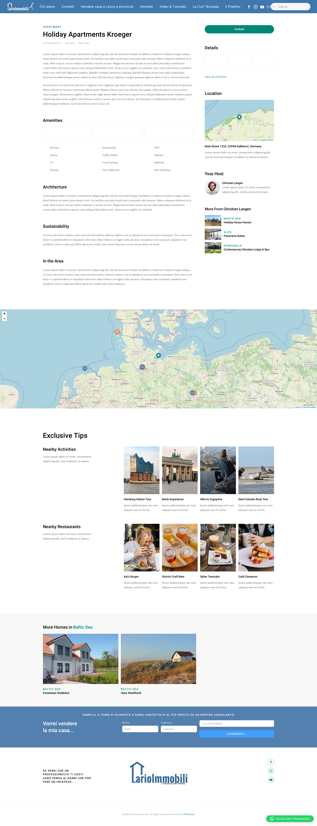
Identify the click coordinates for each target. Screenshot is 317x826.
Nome (125, 722)
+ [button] (4, 314)
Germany (70, 42)
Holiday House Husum (237, 222)
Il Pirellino (232, 7)
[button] (290, 818)
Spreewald (233, 246)
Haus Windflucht (131, 693)
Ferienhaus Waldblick (56, 693)
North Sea (232, 219)
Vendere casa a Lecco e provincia (107, 7)
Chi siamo (47, 7)
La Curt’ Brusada (206, 7)
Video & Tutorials (172, 7)
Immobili (146, 7)
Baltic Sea (84, 42)
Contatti (68, 7)
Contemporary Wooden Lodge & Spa (246, 249)
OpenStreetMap (267, 140)
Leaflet (254, 140)
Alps (228, 232)
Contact (239, 29)
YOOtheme (188, 814)
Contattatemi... (236, 733)
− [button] (4, 319)
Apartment (52, 27)
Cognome (166, 722)
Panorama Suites (234, 236)
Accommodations (52, 42)
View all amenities (216, 76)
